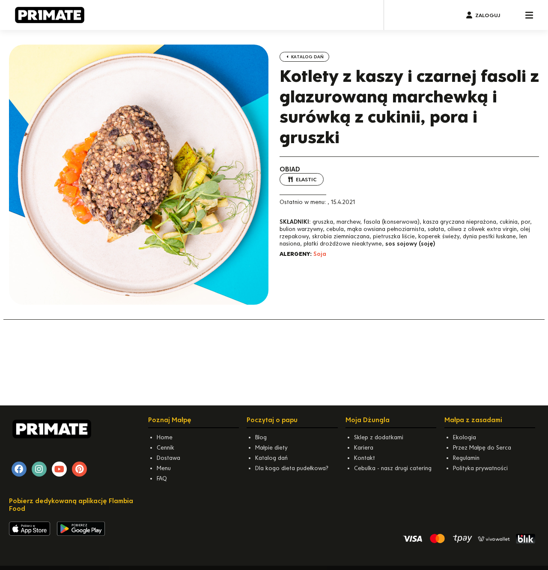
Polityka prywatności (480, 468)
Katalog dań (307, 57)
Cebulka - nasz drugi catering (393, 468)
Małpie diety (271, 447)
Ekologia (464, 437)
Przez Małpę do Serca (482, 447)
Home (165, 437)
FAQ (162, 478)
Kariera (363, 447)
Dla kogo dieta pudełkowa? (291, 468)
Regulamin (466, 458)
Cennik (165, 447)
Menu (164, 468)
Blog (261, 437)
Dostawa (168, 458)
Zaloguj (487, 15)
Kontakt (364, 458)
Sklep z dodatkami (378, 437)
